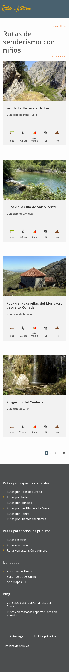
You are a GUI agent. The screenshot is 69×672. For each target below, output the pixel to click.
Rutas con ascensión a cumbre (27, 550)
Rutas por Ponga (18, 514)
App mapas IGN (17, 582)
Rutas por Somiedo (19, 503)
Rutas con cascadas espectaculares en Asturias (32, 614)
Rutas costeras (17, 540)
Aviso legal (17, 636)
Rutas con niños (17, 545)
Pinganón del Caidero (24, 402)
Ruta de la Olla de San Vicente (31, 207)
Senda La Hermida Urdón (27, 108)
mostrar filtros (58, 26)
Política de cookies (17, 646)
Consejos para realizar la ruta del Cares (29, 604)
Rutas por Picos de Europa (24, 492)
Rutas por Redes (18, 497)
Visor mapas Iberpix (20, 571)
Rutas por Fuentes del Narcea (26, 519)
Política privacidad (46, 636)
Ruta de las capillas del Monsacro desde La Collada (34, 305)
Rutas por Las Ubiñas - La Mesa (28, 508)
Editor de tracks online (22, 577)
